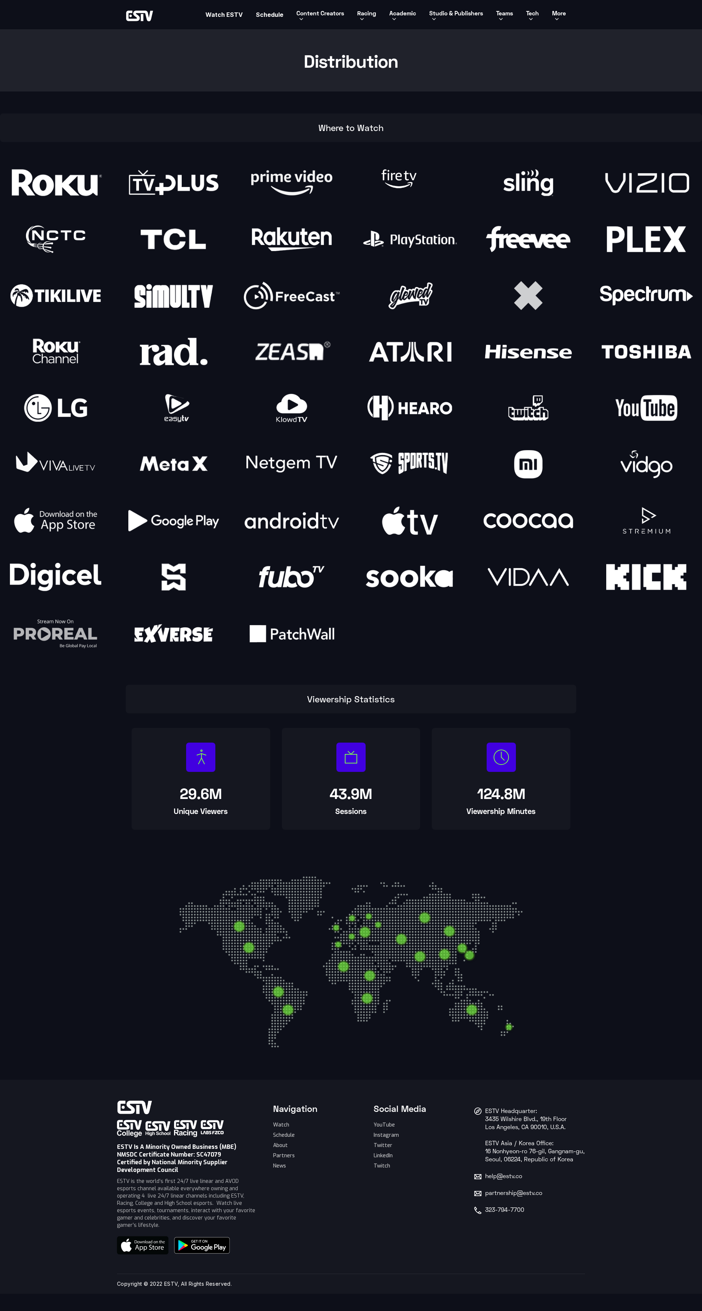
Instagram (386, 1135)
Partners (284, 1155)
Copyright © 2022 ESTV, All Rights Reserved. (174, 1284)
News (279, 1165)
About (280, 1145)
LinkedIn (383, 1155)
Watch (281, 1124)
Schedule (284, 1135)
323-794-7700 (504, 1210)
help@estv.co (503, 1176)
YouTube (384, 1124)
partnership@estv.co (513, 1193)
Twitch (382, 1165)
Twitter (383, 1145)
